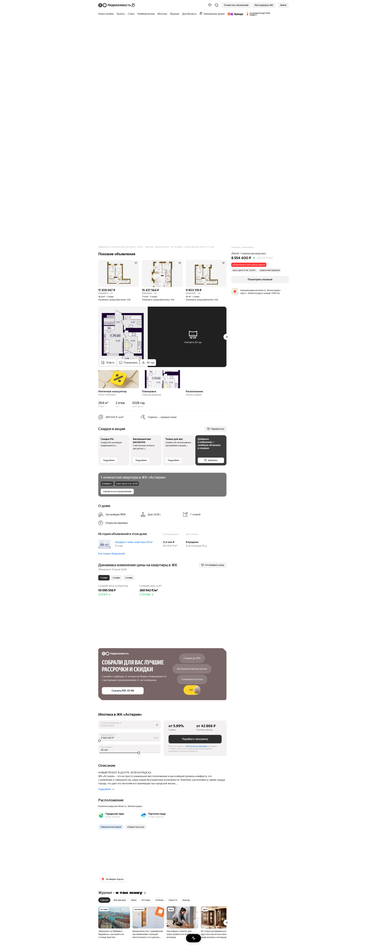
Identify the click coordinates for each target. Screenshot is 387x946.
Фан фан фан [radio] (120, 900)
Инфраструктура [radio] (135, 827)
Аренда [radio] (186, 900)
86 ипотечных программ (196, 746)
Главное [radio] (104, 900)
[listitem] (118, 514)
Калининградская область (112, 806)
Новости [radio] (173, 900)
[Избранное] (210, 5)
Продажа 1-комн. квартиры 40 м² (134, 542)
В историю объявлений (111, 553)
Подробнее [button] (104, 789)
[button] (216, 5)
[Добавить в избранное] (136, 263)
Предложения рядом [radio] (111, 827)
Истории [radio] (145, 900)
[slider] (129, 741)
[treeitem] (106, 14)
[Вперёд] (226, 337)
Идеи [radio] (133, 900)
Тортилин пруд (157, 813)
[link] (283, 5)
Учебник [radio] (159, 900)
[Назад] (98, 379)
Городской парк (115, 813)
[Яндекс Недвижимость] (116, 5)
